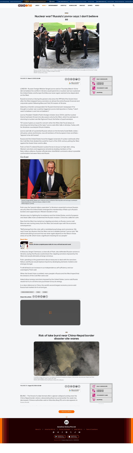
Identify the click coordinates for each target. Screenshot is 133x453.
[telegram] (71, 79)
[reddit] (76, 79)
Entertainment (53, 5)
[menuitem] (37, 5)
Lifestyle (63, 5)
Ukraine (45, 292)
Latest (37, 5)
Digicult (82, 5)
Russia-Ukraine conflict (27, 292)
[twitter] (68, 79)
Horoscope (73, 5)
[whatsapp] (74, 79)
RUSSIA (38, 292)
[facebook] (66, 79)
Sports (90, 5)
